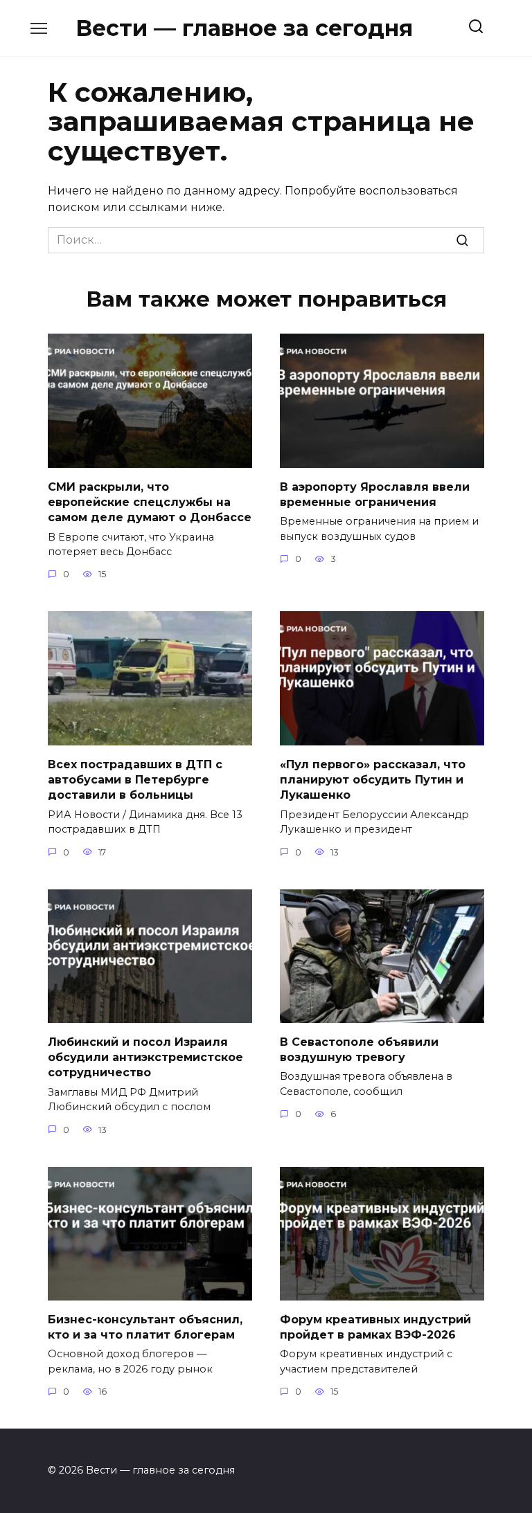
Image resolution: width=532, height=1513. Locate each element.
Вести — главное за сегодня (244, 28)
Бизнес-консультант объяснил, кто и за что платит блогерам (145, 1326)
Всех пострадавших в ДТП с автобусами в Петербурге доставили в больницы (135, 779)
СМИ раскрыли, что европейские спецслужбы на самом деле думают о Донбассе (149, 502)
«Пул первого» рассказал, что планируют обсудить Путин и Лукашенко (373, 779)
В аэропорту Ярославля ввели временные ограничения (375, 494)
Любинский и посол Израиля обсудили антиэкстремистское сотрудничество (145, 1057)
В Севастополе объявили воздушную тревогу (359, 1049)
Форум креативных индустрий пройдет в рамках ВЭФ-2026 (375, 1326)
